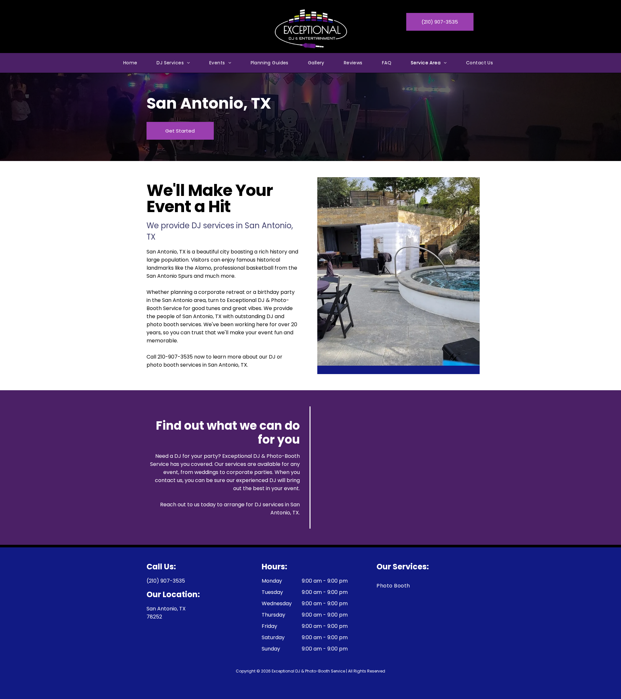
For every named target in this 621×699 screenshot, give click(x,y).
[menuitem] (130, 62)
